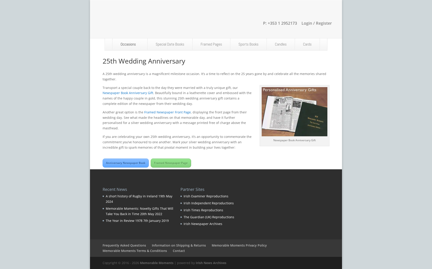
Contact (179, 251)
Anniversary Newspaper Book (125, 163)
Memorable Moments (156, 263)
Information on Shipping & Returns (179, 245)
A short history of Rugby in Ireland (132, 196)
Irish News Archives (211, 263)
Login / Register (317, 23)
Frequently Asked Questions (124, 245)
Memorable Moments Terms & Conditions (135, 251)
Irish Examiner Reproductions (206, 196)
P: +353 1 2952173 (280, 23)
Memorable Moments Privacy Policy (239, 245)
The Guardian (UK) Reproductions (209, 217)
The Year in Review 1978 (124, 220)
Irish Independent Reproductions (209, 203)
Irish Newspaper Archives (203, 224)
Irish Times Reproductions (203, 210)
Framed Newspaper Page (171, 163)
